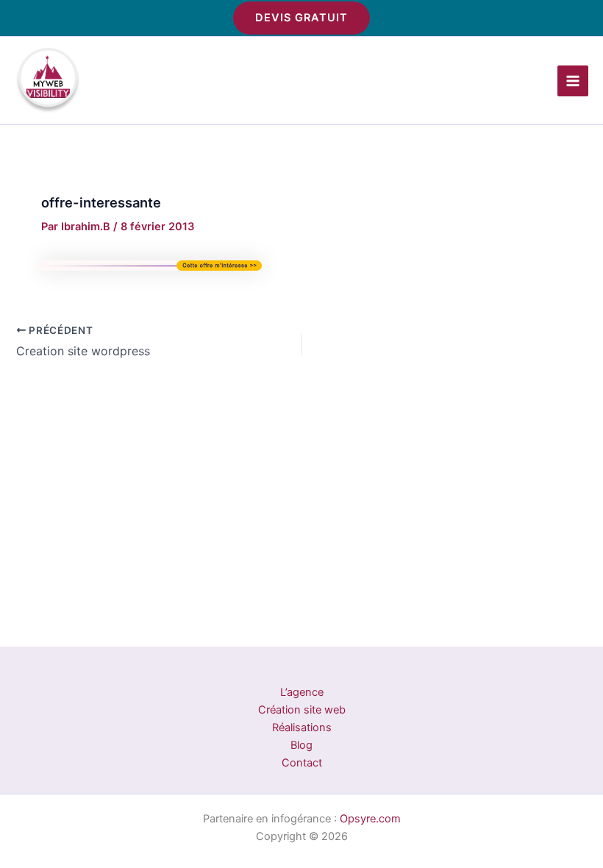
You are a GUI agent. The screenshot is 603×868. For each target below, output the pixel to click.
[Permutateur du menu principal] (572, 80)
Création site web (302, 709)
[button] (301, 18)
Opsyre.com (370, 818)
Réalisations (302, 727)
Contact (302, 762)
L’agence (302, 692)
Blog (301, 745)
